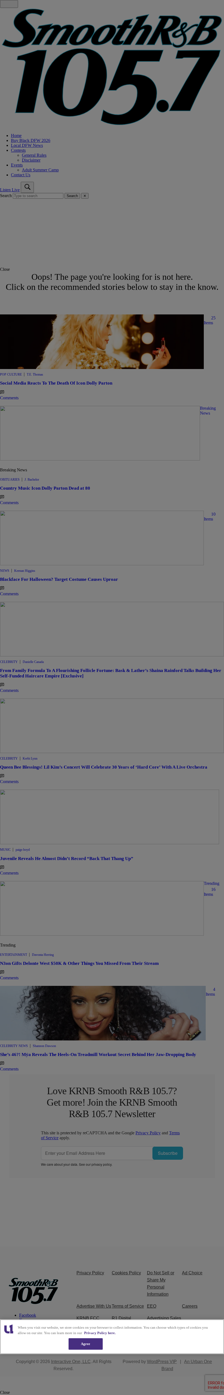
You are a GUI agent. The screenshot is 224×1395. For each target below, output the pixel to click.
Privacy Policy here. (100, 1333)
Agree (85, 1344)
